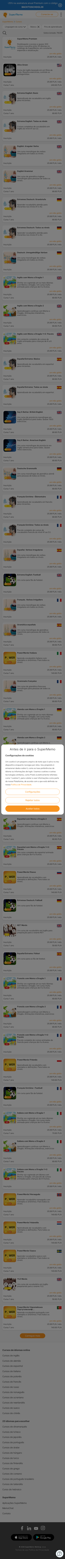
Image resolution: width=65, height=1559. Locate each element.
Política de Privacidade (21, 784)
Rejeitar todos (32, 800)
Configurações (32, 791)
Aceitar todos (32, 808)
